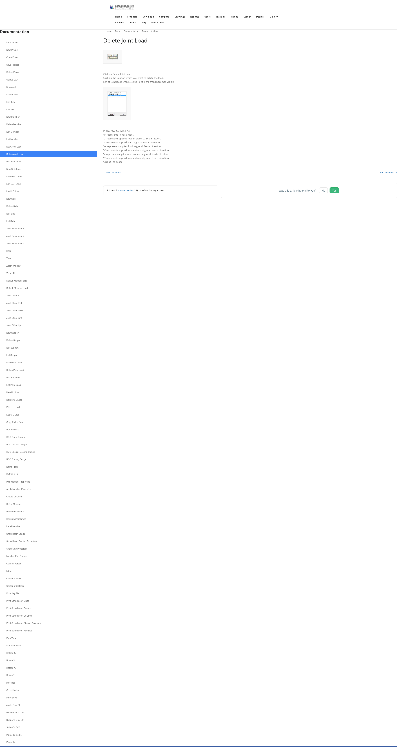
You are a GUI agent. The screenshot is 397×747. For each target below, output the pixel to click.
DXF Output (12, 474)
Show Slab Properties (16, 548)
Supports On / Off (14, 719)
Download (148, 16)
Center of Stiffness (15, 585)
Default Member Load (17, 288)
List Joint (10, 109)
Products (132, 16)
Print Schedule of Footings (19, 630)
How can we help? (127, 190)
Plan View (11, 638)
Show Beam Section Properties (21, 541)
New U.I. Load (13, 392)
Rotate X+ (11, 652)
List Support (12, 355)
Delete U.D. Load (14, 176)
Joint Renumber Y (15, 235)
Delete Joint (12, 94)
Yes (334, 190)
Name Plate (12, 466)
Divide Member (13, 503)
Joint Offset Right (14, 302)
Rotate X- (11, 660)
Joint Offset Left (14, 317)
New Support (12, 332)
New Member (13, 116)
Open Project (12, 57)
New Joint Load (14, 146)
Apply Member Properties (18, 489)
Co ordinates (12, 690)
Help (8, 250)
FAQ (144, 22)
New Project (12, 49)
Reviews (119, 22)
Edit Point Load (13, 377)
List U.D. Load (13, 191)
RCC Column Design (16, 444)
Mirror (9, 571)
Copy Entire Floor (15, 422)
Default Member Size (16, 280)
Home (118, 16)
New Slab (11, 198)
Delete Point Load (15, 369)
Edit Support (12, 347)
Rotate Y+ (11, 667)
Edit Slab (10, 213)
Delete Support (13, 340)
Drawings (180, 16)
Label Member (13, 526)
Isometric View (13, 645)
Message (10, 682)
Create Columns (14, 496)
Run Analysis (12, 429)
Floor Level (11, 697)
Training (220, 16)
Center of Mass (13, 578)
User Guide (157, 22)
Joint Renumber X (15, 228)
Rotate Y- (11, 675)
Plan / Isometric (14, 734)
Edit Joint (10, 101)
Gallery (274, 16)
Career (247, 16)
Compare (164, 16)
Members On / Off (15, 712)
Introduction (12, 42)
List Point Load (13, 384)
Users (207, 16)
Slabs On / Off (13, 727)
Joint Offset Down (15, 310)
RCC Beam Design (15, 436)
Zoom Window (13, 265)
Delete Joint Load (15, 154)
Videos (234, 16)
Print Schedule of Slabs (17, 600)
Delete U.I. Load (14, 399)
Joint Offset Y (12, 295)
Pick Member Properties (18, 481)
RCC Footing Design (16, 459)
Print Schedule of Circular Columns (23, 623)
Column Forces (13, 563)
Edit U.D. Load (13, 183)
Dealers (260, 16)
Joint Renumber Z (15, 243)
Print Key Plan (13, 593)
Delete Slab (12, 206)
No (323, 190)
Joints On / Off (13, 705)
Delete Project (13, 72)
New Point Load (14, 362)
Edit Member (12, 131)
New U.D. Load (13, 168)
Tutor (8, 258)
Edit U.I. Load (13, 407)
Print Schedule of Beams (18, 608)
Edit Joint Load (13, 161)
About (132, 22)
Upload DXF (12, 79)
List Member (12, 139)
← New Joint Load (112, 172)
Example (10, 742)
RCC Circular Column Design (20, 451)
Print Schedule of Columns (19, 615)
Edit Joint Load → (388, 172)
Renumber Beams (15, 511)
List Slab (10, 221)
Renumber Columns (16, 518)
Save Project (12, 64)
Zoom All (10, 273)
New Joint (11, 87)
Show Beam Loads (15, 533)
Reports (194, 16)
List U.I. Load (12, 414)
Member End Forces (16, 556)
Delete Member (14, 124)
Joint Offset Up (13, 325)
